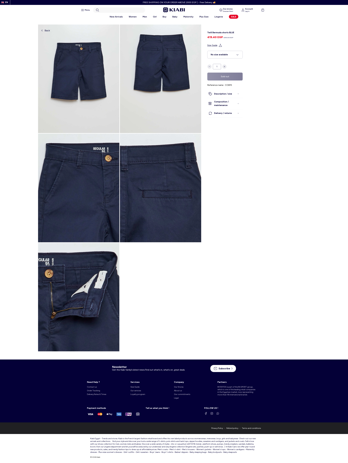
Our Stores (179, 387)
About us (178, 390)
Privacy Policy (217, 428)
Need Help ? (93, 382)
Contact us (92, 387)
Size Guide (212, 45)
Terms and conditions (251, 428)
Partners (222, 382)
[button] (119, 10)
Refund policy (232, 428)
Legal (176, 398)
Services (135, 382)
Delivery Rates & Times (96, 394)
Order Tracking (93, 390)
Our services (135, 390)
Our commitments (182, 394)
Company (179, 382)
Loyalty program (137, 394)
